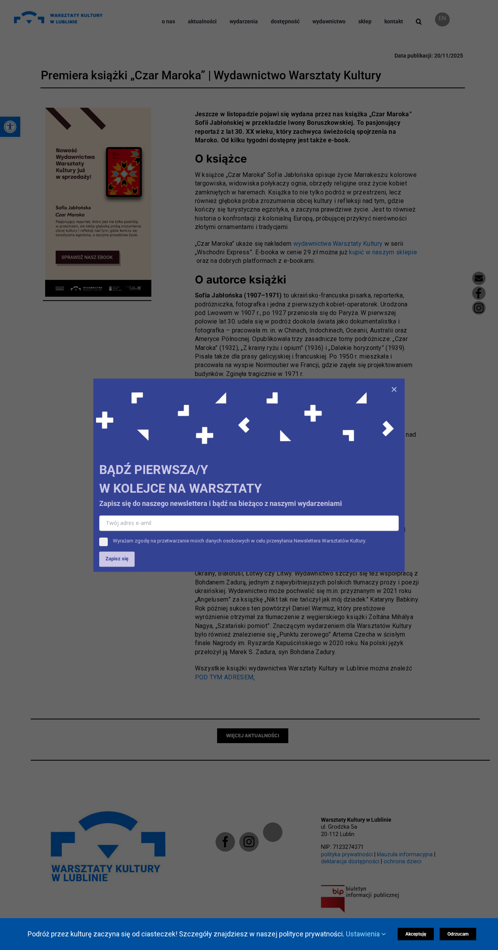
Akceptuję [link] (415, 934)
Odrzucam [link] (457, 934)
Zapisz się (116, 559)
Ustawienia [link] (363, 934)
